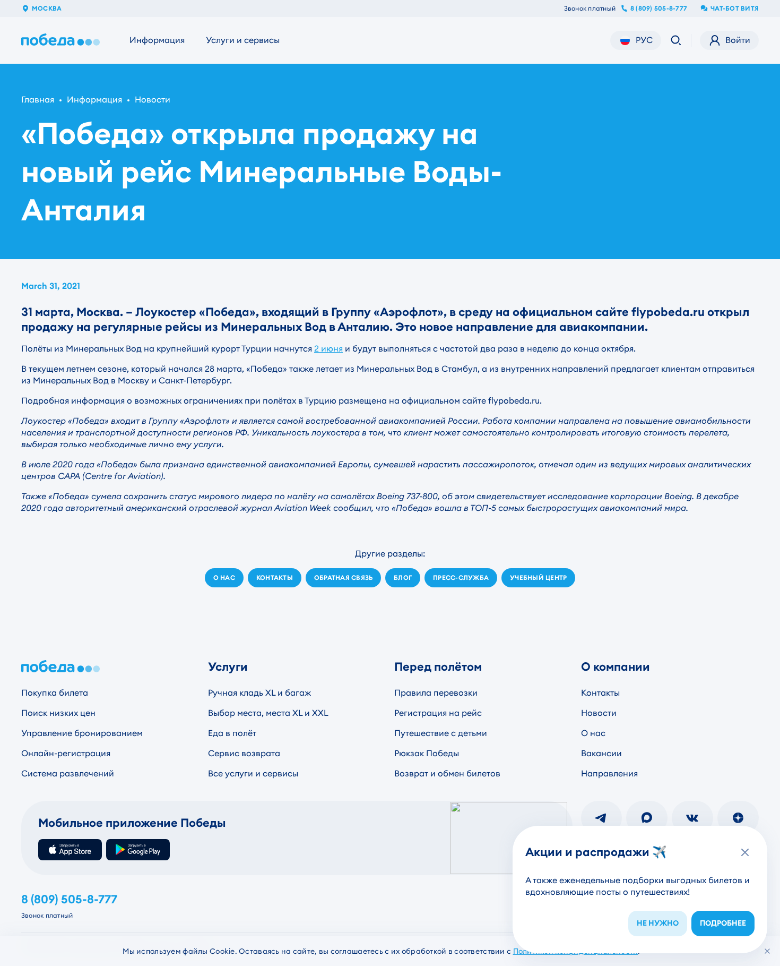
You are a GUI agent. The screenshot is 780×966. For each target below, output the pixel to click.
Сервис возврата (244, 753)
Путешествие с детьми (440, 733)
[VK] (692, 818)
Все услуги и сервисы (253, 773)
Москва (47, 8)
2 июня (328, 348)
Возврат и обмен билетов (447, 773)
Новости (152, 99)
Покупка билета (54, 692)
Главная (37, 99)
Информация (157, 40)
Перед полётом (438, 666)
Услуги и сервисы (243, 40)
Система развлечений (67, 773)
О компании (615, 666)
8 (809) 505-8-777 (658, 8)
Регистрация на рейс (438, 713)
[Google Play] (138, 849)
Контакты (600, 692)
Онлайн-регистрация (65, 753)
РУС (644, 40)
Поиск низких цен (58, 713)
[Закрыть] (767, 951)
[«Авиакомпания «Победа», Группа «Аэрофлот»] (62, 40)
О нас (593, 733)
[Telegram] (601, 818)
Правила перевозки (436, 692)
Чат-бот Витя (734, 8)
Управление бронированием (82, 733)
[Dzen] (738, 818)
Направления (609, 773)
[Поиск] (676, 40)
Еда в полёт (232, 733)
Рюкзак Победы (426, 753)
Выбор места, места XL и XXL (268, 713)
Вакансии (601, 753)
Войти (737, 40)
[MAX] (647, 818)
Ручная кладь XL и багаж (259, 692)
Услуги (228, 666)
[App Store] (70, 849)
